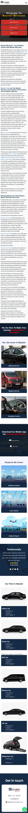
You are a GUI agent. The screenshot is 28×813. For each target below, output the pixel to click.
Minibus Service (5, 218)
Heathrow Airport (5, 157)
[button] (14, 22)
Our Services (6, 132)
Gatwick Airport (15, 157)
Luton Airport (8, 159)
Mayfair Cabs (5, 88)
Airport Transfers (12, 154)
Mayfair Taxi (23, 52)
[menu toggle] (26, 2)
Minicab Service (5, 233)
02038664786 (14, 799)
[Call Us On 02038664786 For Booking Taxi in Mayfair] (14, 790)
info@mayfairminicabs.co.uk (15, 802)
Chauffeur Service (6, 248)
